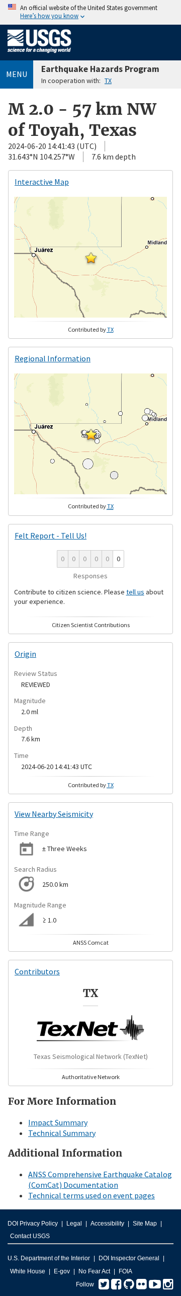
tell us (135, 591)
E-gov (62, 1271)
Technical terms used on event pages (91, 1195)
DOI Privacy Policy (33, 1223)
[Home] (39, 55)
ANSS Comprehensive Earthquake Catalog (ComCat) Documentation (100, 1179)
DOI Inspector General (129, 1258)
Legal (74, 1223)
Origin (25, 654)
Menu (16, 74)
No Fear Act (94, 1271)
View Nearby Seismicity (54, 814)
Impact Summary (57, 1122)
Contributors (37, 971)
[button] (91, 258)
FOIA (125, 1271)
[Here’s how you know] (90, 12)
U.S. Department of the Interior (49, 1258)
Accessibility (107, 1223)
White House (27, 1271)
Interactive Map (42, 182)
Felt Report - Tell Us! (50, 535)
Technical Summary (62, 1133)
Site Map (145, 1223)
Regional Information (52, 358)
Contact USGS (30, 1236)
